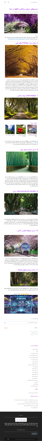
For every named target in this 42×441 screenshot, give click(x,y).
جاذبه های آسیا (35, 372)
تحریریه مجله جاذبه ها (33, 12)
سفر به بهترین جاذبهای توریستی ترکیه (31, 402)
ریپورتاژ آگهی (35, 384)
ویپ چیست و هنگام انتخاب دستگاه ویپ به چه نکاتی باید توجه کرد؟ (26, 400)
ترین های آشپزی (35, 363)
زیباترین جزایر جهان (34, 386)
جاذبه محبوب (34, 142)
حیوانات (36, 382)
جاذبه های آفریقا (35, 374)
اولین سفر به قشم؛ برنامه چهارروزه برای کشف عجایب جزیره (27, 404)
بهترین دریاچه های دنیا (34, 355)
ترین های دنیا (20, 12)
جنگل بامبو (27, 177)
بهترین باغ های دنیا (26, 12)
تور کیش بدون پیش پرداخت (33, 393)
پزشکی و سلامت (35, 361)
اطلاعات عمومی (35, 349)
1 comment (16, 12)
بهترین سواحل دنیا (34, 359)
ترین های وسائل (35, 368)
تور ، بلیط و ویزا (35, 370)
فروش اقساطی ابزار (34, 407)
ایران (37, 351)
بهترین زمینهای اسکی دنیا (33, 357)
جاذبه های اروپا (35, 378)
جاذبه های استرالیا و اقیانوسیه (32, 380)
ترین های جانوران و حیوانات (33, 365)
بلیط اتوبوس (34, 433)
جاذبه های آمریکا (35, 376)
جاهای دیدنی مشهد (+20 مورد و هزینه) (31, 405)
